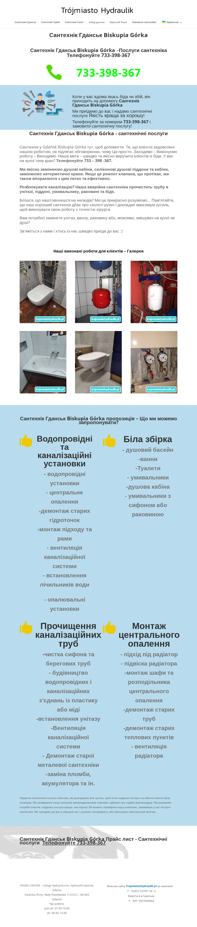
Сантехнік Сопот (74, 22)
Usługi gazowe (97, 22)
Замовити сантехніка (144, 22)
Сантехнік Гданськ (25, 22)
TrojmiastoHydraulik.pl (141, 886)
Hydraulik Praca (118, 22)
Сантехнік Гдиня (50, 22)
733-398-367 (108, 72)
